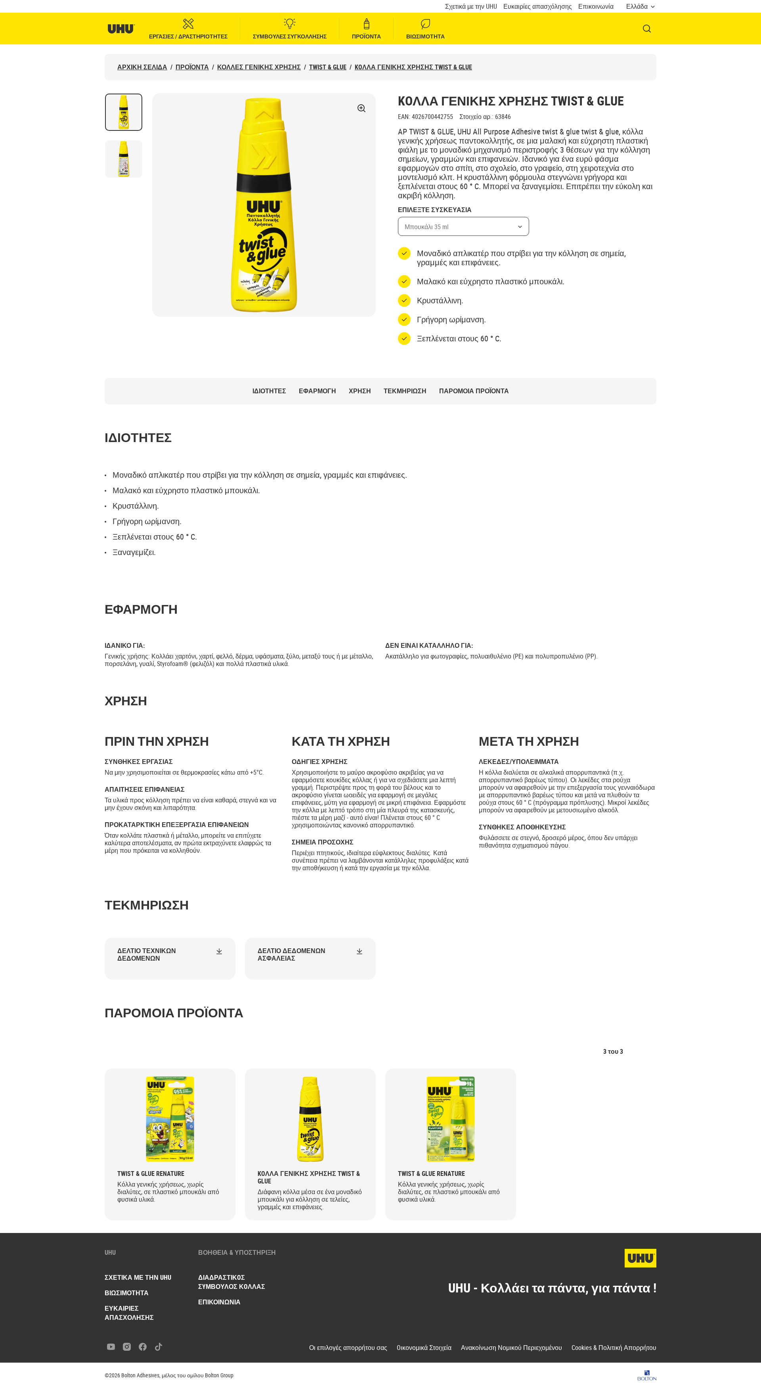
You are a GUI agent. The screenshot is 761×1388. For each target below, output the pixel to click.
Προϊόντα (192, 67)
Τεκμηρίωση (405, 391)
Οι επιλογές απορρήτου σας (348, 1348)
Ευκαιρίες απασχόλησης (537, 6)
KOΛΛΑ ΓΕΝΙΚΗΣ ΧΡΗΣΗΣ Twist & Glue (413, 67)
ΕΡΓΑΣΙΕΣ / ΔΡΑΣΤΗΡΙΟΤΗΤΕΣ (188, 36)
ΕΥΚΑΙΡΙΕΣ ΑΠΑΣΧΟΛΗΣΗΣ (129, 1313)
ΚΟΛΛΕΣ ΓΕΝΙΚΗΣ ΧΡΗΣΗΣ (259, 67)
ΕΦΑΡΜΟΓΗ (317, 391)
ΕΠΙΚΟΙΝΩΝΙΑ (219, 1302)
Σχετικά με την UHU (471, 6)
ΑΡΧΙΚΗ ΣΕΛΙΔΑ (142, 67)
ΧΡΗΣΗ (360, 391)
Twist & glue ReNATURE (150, 1173)
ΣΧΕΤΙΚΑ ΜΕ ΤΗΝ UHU (138, 1277)
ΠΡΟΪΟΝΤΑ (366, 36)
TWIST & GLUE (327, 67)
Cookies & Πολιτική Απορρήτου (614, 1348)
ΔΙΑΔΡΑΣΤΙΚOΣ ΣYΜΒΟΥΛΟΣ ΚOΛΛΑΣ (231, 1282)
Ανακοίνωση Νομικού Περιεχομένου (511, 1348)
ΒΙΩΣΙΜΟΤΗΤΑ (425, 36)
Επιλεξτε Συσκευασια (435, 210)
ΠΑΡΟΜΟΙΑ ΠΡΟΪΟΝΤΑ (474, 391)
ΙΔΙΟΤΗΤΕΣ (269, 391)
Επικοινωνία (596, 6)
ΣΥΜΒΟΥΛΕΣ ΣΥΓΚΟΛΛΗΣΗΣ (290, 36)
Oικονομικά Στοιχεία (424, 1348)
